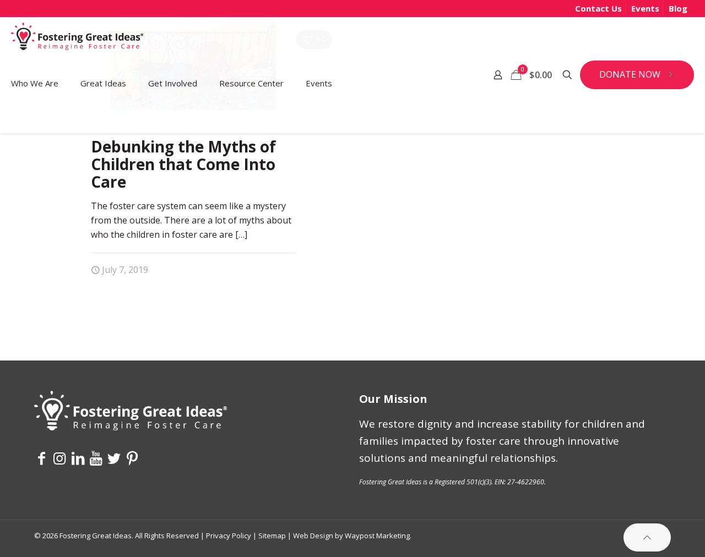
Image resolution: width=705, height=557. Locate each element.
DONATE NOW (629, 74)
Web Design (313, 535)
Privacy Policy (228, 535)
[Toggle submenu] (34, 119)
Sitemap (272, 535)
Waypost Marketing (377, 535)
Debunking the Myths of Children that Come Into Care (183, 164)
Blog (678, 8)
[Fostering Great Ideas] (77, 39)
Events (645, 8)
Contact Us (598, 8)
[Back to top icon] (647, 537)
